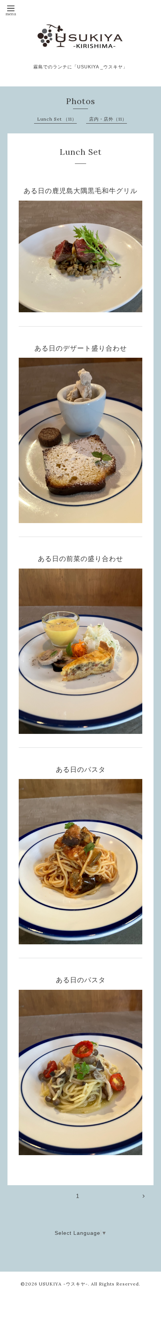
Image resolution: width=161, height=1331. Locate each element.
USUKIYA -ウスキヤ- (63, 1284)
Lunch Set (81, 152)
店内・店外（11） (108, 119)
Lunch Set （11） (57, 119)
